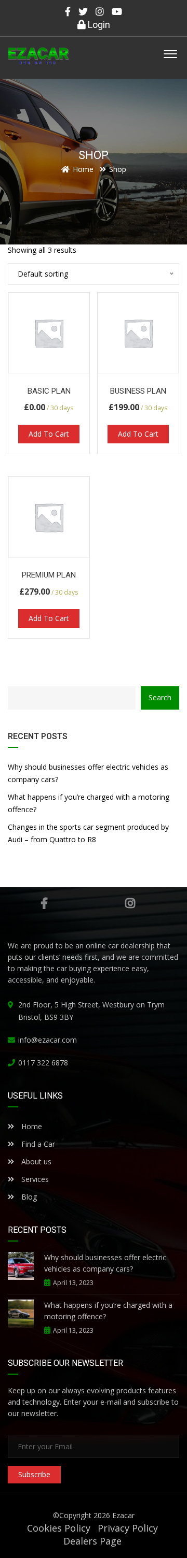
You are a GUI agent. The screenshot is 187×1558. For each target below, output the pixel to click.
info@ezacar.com (47, 1040)
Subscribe (34, 1474)
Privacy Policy (128, 1528)
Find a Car (37, 1144)
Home (30, 1126)
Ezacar (123, 1515)
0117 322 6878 (43, 1062)
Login (98, 24)
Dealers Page (92, 1541)
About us (36, 1161)
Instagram (130, 903)
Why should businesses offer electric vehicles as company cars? (88, 773)
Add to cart (49, 434)
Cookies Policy (58, 1528)
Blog (28, 1197)
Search (160, 697)
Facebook (44, 903)
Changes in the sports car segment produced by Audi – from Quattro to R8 (88, 833)
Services (35, 1179)
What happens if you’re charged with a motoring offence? (88, 803)
